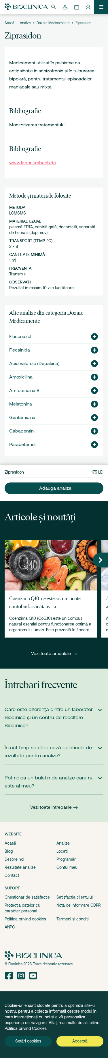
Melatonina (20, 404)
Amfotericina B (24, 390)
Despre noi (14, 859)
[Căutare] (53, 7)
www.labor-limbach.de (32, 162)
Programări (66, 859)
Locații (62, 851)
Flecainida (19, 350)
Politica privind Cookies (26, 1028)
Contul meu (66, 867)
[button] (92, 336)
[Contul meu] (88, 7)
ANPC (10, 927)
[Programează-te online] (76, 7)
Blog (9, 851)
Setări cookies (28, 1041)
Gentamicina (22, 417)
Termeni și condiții (72, 919)
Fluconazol (20, 336)
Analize (25, 23)
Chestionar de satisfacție (27, 897)
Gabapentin (21, 431)
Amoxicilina (21, 377)
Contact (12, 875)
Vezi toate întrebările (51, 807)
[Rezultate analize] (65, 7)
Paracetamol (22, 444)
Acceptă (80, 1041)
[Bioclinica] (26, 6)
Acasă (9, 23)
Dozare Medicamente (53, 23)
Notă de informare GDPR (78, 905)
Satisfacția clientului (74, 897)
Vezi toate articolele (51, 653)
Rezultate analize (20, 867)
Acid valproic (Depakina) (34, 363)
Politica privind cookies (25, 919)
